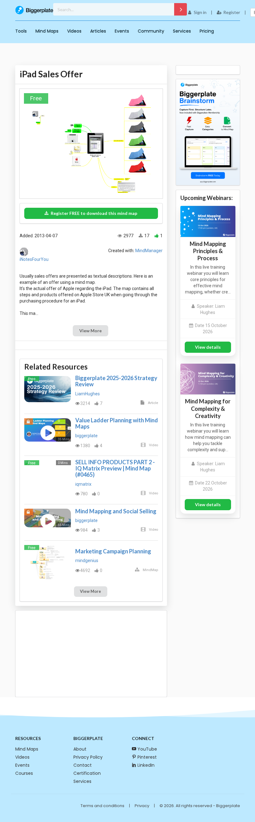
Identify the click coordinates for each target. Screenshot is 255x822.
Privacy (142, 806)
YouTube (147, 749)
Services (182, 31)
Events (122, 31)
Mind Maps (46, 31)
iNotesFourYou (34, 259)
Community (151, 31)
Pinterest (147, 757)
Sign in (200, 12)
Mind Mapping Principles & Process (208, 250)
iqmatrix (83, 484)
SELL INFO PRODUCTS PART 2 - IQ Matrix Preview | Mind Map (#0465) (115, 468)
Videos (74, 31)
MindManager (149, 250)
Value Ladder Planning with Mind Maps (116, 423)
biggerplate (86, 435)
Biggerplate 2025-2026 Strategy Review (116, 381)
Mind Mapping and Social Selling (115, 511)
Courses (24, 773)
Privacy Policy (88, 757)
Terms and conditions (102, 806)
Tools (21, 31)
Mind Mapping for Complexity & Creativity (207, 408)
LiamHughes (87, 393)
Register (231, 12)
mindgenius (86, 560)
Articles (98, 31)
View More (90, 330)
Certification (87, 773)
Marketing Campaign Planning (113, 551)
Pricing (207, 31)
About (79, 749)
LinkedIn (146, 765)
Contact (82, 765)
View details (208, 347)
